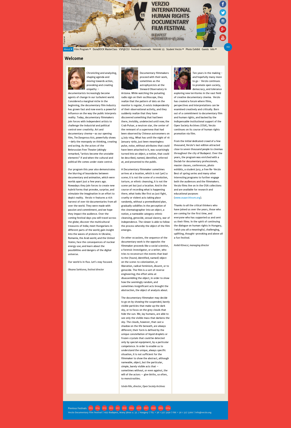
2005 (160, 408)
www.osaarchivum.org (187, 197)
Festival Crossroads (141, 49)
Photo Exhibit (193, 49)
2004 (168, 408)
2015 (91, 408)
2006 (153, 408)
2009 (131, 408)
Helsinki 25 (159, 49)
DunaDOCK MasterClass (105, 49)
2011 (117, 408)
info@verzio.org (203, 412)
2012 (111, 408)
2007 (146, 408)
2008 (139, 408)
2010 (124, 408)
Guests (205, 49)
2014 (97, 408)
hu (228, 47)
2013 (104, 408)
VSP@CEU (124, 49)
